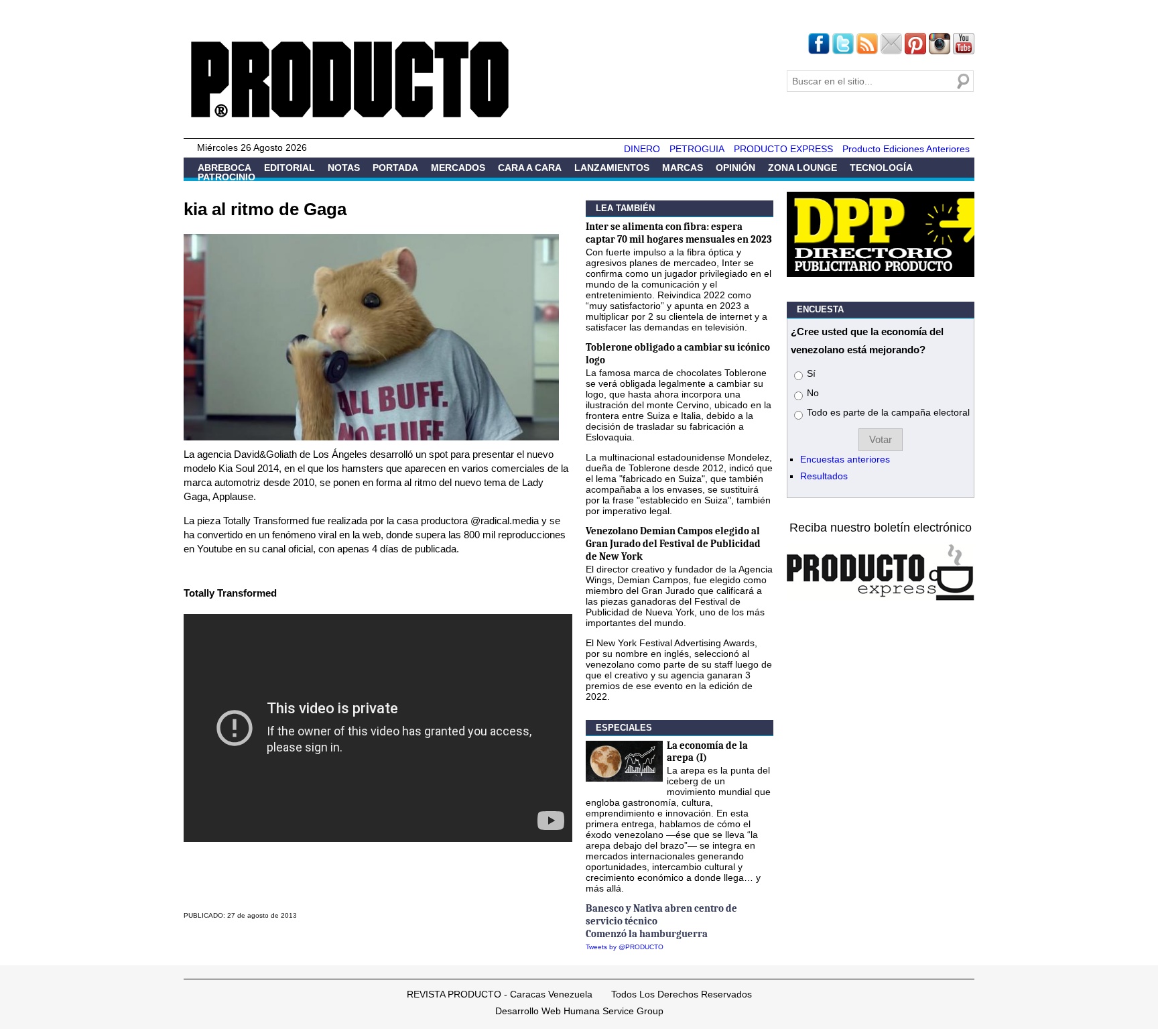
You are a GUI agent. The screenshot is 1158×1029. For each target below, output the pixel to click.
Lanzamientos (611, 167)
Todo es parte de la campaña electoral (888, 412)
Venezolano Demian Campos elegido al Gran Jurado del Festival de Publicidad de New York (673, 543)
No (813, 392)
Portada (395, 167)
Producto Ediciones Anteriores (906, 148)
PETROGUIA (696, 148)
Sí (811, 373)
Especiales (624, 728)
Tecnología (881, 167)
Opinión (735, 167)
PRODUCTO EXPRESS (783, 148)
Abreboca (224, 167)
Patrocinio (226, 177)
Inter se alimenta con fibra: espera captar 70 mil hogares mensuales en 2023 (679, 233)
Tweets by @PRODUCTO (624, 947)
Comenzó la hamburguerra (647, 934)
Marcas (682, 167)
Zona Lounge (802, 167)
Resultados (824, 476)
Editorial (289, 167)
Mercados (458, 167)
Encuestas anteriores (845, 459)
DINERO (642, 148)
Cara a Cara (530, 167)
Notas (344, 167)
